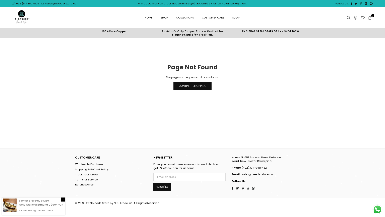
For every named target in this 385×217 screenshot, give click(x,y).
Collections (185, 17)
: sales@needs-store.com (258, 174)
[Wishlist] (363, 18)
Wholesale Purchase (89, 164)
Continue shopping (192, 86)
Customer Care (213, 17)
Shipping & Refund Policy (91, 169)
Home (149, 17)
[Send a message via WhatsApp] (377, 209)
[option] (114, 31)
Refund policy (84, 184)
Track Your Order (86, 174)
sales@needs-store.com (62, 3)
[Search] (348, 18)
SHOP (164, 17)
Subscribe (162, 186)
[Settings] (355, 18)
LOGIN (236, 17)
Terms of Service (86, 179)
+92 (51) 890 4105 (27, 3)
